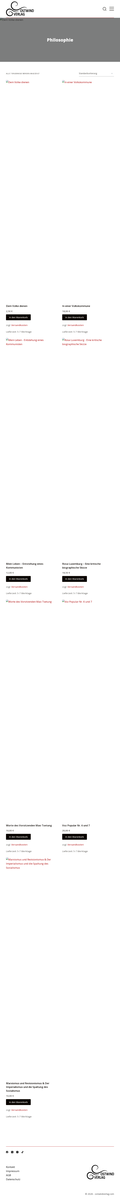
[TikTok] (22, 1152)
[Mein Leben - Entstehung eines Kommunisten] (32, 448)
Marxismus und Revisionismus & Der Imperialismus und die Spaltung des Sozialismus (27, 1087)
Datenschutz (13, 1179)
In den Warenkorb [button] (18, 317)
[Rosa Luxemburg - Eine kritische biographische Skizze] (88, 448)
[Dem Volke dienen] (32, 190)
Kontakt (10, 1167)
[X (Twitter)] (12, 1152)
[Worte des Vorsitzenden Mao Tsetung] (32, 710)
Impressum (12, 1171)
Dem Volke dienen (16, 306)
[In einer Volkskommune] (88, 190)
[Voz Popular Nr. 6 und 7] (88, 710)
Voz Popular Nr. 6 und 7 (76, 825)
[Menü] (111, 8)
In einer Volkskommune (76, 306)
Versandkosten (19, 325)
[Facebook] (7, 1152)
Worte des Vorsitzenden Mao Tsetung (29, 825)
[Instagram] (17, 1152)
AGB (8, 1175)
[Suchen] (104, 9)
